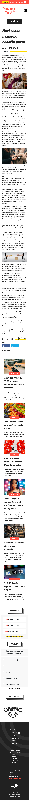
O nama (14, 762)
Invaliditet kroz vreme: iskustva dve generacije (14, 545)
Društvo (14, 417)
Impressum (14, 760)
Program (14, 610)
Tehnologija (15, 373)
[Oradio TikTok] (10, 733)
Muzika (11, 752)
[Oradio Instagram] (13, 733)
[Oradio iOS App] (16, 744)
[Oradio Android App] (13, 744)
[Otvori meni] (25, 10)
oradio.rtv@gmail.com (14, 778)
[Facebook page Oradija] (16, 733)
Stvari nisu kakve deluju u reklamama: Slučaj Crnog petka (13, 461)
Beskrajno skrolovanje (12, 660)
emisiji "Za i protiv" (20, 339)
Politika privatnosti (14, 796)
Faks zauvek (8, 666)
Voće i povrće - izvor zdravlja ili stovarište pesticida (13, 424)
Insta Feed (14, 696)
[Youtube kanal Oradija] (19, 733)
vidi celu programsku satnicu (14, 636)
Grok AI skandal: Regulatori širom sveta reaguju (14, 586)
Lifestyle (17, 752)
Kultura (18, 750)
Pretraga (14, 758)
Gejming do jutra (10, 672)
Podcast (14, 756)
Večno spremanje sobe (12, 684)
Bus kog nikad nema (11, 678)
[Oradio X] (14, 735)
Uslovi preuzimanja (14, 794)
